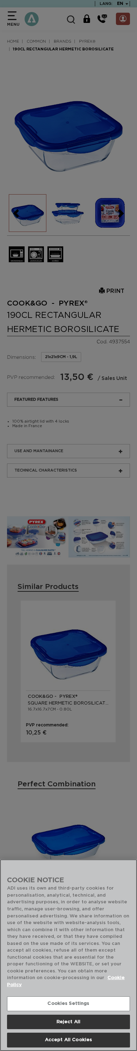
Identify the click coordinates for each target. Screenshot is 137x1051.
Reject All (68, 1022)
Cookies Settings (68, 1003)
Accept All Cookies (68, 1040)
